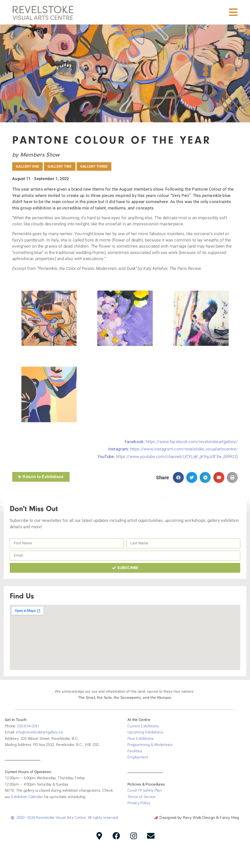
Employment (137, 757)
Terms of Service (141, 797)
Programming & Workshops (150, 745)
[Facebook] (116, 836)
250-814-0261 (28, 726)
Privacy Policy (138, 803)
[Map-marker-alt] (99, 836)
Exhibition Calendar (27, 797)
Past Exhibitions (140, 738)
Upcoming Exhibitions (145, 732)
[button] (233, 12)
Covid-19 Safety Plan (144, 790)
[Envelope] (150, 836)
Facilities (134, 751)
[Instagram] (133, 836)
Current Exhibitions (143, 726)
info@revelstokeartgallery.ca (39, 732)
